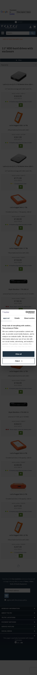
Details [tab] (17, 318)
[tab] (6, 318)
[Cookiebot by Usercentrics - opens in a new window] (26, 312)
